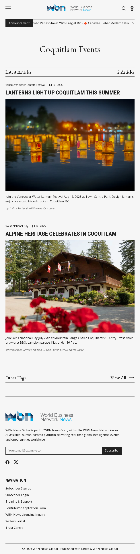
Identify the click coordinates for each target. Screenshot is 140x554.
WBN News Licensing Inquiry (25, 514)
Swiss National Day (16, 226)
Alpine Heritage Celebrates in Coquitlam (60, 233)
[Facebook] (7, 462)
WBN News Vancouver (41, 208)
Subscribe (111, 450)
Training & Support (18, 501)
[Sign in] (132, 8)
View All (118, 377)
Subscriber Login (17, 494)
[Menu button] (8, 8)
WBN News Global (73, 349)
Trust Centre (14, 527)
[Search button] (124, 8)
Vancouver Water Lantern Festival (25, 85)
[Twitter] (16, 462)
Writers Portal (15, 521)
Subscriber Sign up (18, 488)
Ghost (85, 549)
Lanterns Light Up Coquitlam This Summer (62, 92)
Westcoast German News (24, 349)
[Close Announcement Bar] (133, 23)
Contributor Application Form (25, 508)
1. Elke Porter (17, 208)
